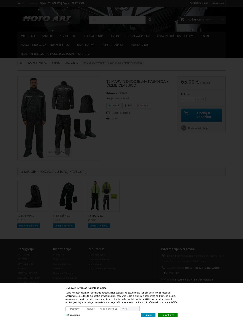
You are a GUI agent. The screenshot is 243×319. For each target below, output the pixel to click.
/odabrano (72, 314)
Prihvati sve (168, 314)
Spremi (148, 314)
